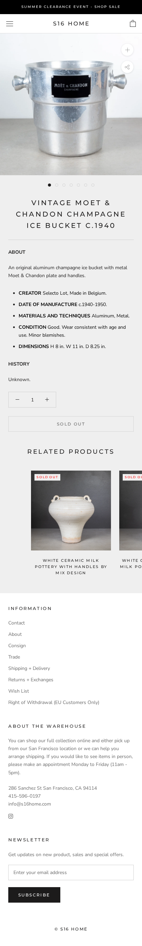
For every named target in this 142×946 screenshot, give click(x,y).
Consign (17, 645)
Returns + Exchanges (30, 679)
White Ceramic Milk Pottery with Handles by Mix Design (71, 566)
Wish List (18, 691)
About (15, 634)
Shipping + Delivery (29, 668)
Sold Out (71, 424)
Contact (16, 623)
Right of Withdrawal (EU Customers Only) (53, 702)
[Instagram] (10, 816)
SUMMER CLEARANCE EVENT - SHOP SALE (71, 6)
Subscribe (34, 894)
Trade (14, 657)
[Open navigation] (9, 23)
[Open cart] (133, 23)
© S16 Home (71, 929)
